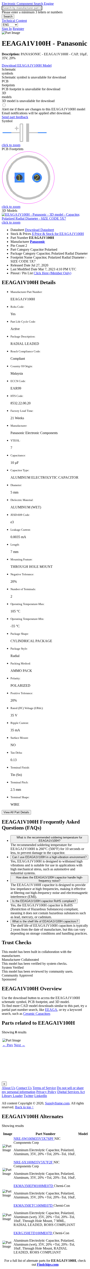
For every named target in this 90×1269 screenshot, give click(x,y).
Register (18, 29)
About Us (8, 1088)
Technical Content (14, 21)
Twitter (28, 1096)
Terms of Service (44, 1088)
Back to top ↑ (24, 1107)
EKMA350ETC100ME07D (34, 1205)
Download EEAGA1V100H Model (27, 65)
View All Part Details (16, 812)
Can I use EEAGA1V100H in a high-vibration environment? (49, 857)
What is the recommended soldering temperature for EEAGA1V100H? (49, 839)
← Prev (7, 1045)
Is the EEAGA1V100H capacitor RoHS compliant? (44, 901)
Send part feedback (15, 117)
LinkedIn (40, 1096)
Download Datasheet (39, 230)
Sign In (7, 29)
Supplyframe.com (57, 1103)
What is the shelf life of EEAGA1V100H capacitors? (45, 921)
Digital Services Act (71, 1092)
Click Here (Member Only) (52, 273)
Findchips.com (48, 1264)
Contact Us (24, 1088)
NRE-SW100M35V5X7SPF (34, 1138)
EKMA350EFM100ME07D (34, 1186)
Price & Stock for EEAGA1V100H (58, 234)
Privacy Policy (46, 1092)
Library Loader (12, 1096)
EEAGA (51, 1010)
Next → (19, 1045)
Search (7, 16)
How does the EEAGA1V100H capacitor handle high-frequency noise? (49, 879)
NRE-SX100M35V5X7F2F (34, 1162)
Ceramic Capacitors (36, 1013)
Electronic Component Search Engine (28, 3)
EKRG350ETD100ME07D (33, 1233)
